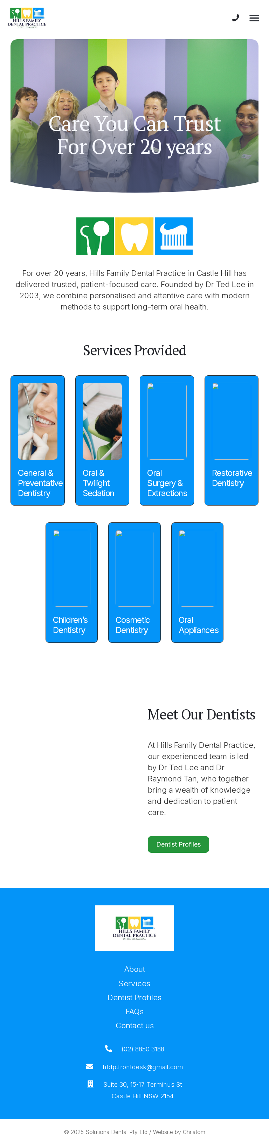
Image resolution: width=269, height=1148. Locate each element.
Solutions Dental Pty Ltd (116, 1131)
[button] (254, 18)
